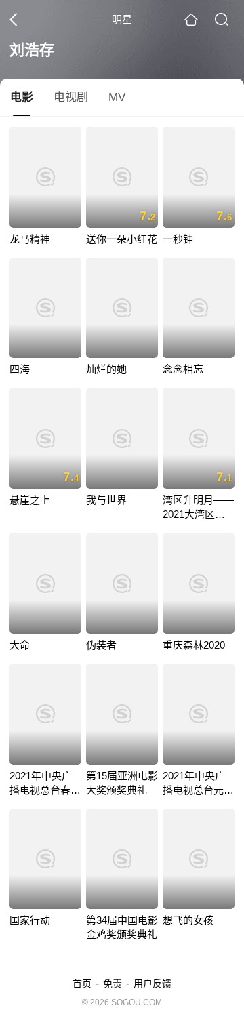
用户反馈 (152, 983)
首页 (82, 983)
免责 (112, 983)
